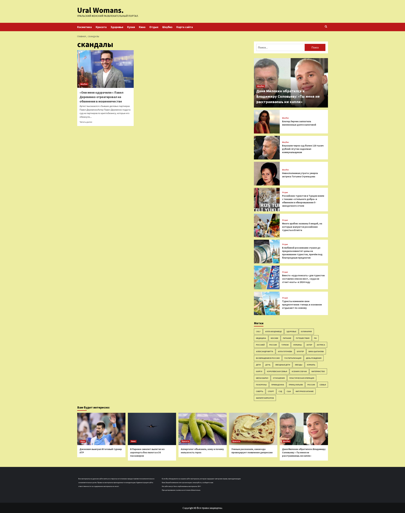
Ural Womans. (100, 10)
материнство (318, 371)
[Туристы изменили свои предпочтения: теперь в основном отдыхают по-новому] (267, 303)
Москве (274, 338)
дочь (268, 365)
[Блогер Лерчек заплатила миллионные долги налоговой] (267, 121)
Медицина (261, 338)
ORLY (258, 331)
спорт (271, 391)
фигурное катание (305, 391)
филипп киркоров (265, 398)
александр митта (264, 351)
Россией (260, 345)
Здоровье (117, 27)
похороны (261, 385)
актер (309, 345)
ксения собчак (299, 371)
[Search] (326, 26)
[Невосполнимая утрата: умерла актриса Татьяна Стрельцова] (267, 173)
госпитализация (292, 358)
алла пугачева (285, 351)
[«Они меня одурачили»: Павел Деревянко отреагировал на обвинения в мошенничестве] (105, 69)
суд (280, 391)
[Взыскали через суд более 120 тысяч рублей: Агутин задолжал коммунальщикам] (267, 147)
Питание (287, 338)
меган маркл (262, 378)
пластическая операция (301, 378)
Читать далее (86, 122)
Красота (101, 27)
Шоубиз (167, 27)
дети (258, 365)
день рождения (313, 358)
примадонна (277, 385)
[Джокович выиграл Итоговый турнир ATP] (101, 429)
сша (289, 391)
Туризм (285, 345)
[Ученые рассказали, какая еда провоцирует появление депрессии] (253, 429)
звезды (298, 365)
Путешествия (302, 338)
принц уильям (296, 385)
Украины (297, 345)
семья (323, 385)
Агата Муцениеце (273, 331)
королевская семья (277, 371)
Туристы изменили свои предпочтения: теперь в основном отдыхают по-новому (302, 304)
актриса (321, 345)
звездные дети (282, 365)
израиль (311, 365)
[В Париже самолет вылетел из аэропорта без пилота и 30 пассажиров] (152, 429)
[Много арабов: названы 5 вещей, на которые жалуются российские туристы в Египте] (267, 225)
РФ (315, 338)
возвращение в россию (268, 358)
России (273, 345)
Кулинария (306, 331)
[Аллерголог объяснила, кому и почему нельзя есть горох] (202, 429)
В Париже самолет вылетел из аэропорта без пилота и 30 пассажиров (147, 452)
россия (311, 385)
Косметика (84, 27)
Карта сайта (184, 27)
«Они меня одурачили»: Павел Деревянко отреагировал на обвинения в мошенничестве (101, 96)
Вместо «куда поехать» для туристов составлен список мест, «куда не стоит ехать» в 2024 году (303, 279)
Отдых (153, 27)
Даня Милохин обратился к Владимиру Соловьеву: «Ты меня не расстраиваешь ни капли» (288, 96)
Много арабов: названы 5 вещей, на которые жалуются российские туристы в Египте (302, 227)
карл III (259, 371)
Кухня (131, 27)
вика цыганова (316, 351)
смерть (259, 391)
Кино (142, 27)
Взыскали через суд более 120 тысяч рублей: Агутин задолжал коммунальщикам (303, 149)
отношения (279, 378)
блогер (300, 351)
